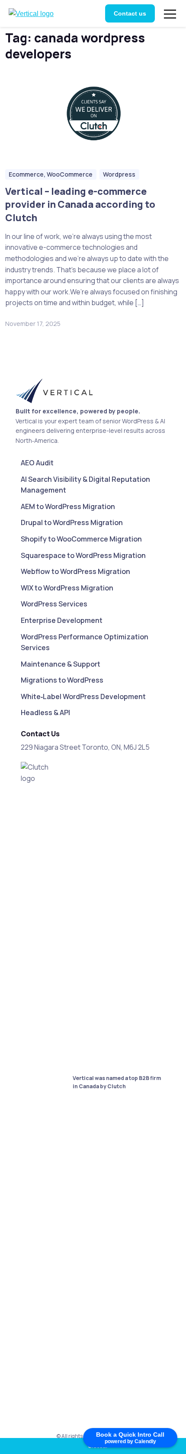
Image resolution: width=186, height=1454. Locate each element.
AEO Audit (37, 462)
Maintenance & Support (60, 664)
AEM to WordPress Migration (68, 506)
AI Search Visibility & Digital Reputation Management (85, 484)
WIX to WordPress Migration (67, 588)
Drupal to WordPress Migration (72, 522)
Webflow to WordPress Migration (75, 571)
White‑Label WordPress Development (83, 696)
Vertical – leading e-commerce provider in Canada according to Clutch (80, 204)
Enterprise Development (62, 620)
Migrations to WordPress (62, 680)
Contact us (130, 13)
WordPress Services (54, 604)
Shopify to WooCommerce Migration (81, 539)
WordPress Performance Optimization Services (84, 642)
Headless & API (45, 712)
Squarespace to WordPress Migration (83, 555)
